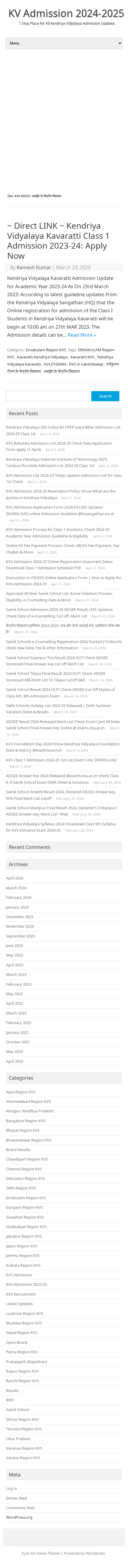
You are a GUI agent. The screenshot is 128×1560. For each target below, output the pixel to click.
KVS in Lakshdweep (86, 364)
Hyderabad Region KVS (26, 1226)
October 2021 (18, 1042)
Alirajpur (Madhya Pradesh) (30, 1111)
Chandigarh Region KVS (27, 1159)
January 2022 (17, 1032)
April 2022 (14, 1003)
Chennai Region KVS (24, 1169)
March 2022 (16, 1013)
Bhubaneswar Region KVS (28, 1140)
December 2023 (19, 916)
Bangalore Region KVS (25, 1120)
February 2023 (18, 984)
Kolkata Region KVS (23, 1265)
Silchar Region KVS (22, 1419)
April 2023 (14, 965)
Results (12, 1390)
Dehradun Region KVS (25, 1178)
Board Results (18, 1149)
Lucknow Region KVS (24, 1313)
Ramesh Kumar (34, 267)
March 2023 (16, 974)
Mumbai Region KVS (24, 1323)
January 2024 (17, 907)
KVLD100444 (55, 364)
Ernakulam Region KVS (46, 349)
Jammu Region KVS (23, 1255)
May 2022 (14, 993)
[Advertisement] (64, 121)
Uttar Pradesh (18, 1438)
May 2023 (14, 955)
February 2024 (18, 897)
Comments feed (20, 1507)
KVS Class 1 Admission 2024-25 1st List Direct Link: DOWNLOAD (61, 760)
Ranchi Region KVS (22, 1380)
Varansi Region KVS (23, 1457)
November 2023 (20, 926)
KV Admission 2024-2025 (66, 13)
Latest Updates (19, 1303)
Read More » (82, 335)
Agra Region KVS (20, 1092)
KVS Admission (19, 1274)
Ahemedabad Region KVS (28, 1101)
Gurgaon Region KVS (24, 1207)
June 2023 (14, 945)
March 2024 (16, 887)
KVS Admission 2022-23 (26, 1284)
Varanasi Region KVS (24, 1448)
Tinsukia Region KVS (24, 1429)
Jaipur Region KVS (21, 1246)
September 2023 (20, 936)
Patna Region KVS (22, 1351)
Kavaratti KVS (82, 357)
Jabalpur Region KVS (24, 1236)
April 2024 (14, 878)
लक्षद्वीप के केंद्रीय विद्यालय (61, 371)
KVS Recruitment (21, 1294)
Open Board (16, 1342)
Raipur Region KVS (22, 1371)
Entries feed (16, 1498)
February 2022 (18, 1022)
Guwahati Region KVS (25, 1217)
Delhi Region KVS (21, 1188)
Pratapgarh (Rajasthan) (26, 1361)
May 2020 (14, 1051)
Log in (11, 1488)
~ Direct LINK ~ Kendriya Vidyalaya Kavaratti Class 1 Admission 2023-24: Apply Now (58, 240)
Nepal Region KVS (22, 1332)
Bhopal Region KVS (23, 1130)
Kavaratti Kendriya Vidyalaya (42, 357)
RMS (10, 1400)
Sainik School (17, 1409)
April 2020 (14, 1061)
